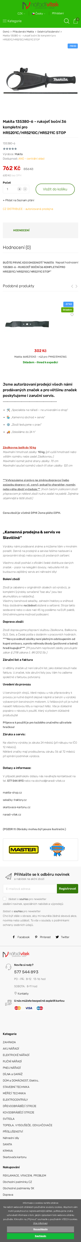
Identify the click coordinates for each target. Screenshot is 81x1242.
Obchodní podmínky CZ (17, 1182)
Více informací (40, 1223)
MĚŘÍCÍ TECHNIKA (14, 1093)
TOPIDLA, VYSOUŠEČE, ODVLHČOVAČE (27, 1125)
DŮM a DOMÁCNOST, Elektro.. (21, 1080)
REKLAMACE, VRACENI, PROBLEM (24, 1175)
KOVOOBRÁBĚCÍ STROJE (18, 1112)
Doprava (8, 1194)
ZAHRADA (9, 1042)
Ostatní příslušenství (48, 31)
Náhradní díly (11, 1138)
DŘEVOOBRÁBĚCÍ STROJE (19, 1106)
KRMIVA (8, 1150)
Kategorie (15, 21)
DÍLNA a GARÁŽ (13, 1074)
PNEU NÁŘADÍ (12, 1067)
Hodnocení (21, 230)
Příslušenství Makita (23, 31)
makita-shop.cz (12, 792)
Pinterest (45, 937)
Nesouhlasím (40, 1229)
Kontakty (23, 993)
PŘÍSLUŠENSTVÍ (13, 1131)
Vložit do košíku (55, 189)
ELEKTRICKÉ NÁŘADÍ (16, 1055)
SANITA (7, 1144)
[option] (40, 336)
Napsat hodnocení (67, 262)
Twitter (64, 937)
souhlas (23, 899)
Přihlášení (58, 13)
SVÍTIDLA (9, 1119)
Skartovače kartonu (15, 1157)
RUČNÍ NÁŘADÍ (12, 1061)
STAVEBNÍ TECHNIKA (16, 1087)
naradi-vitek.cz (12, 814)
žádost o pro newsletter (27, 899)
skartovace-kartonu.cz (16, 807)
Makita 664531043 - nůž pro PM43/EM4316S (40, 356)
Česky (39, 13)
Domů (6, 31)
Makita (19, 154)
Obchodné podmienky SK (18, 1188)
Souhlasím (40, 1236)
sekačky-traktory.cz (15, 800)
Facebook (23, 937)
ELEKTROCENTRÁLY (15, 1099)
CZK (21, 13)
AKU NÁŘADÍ (11, 1048)
